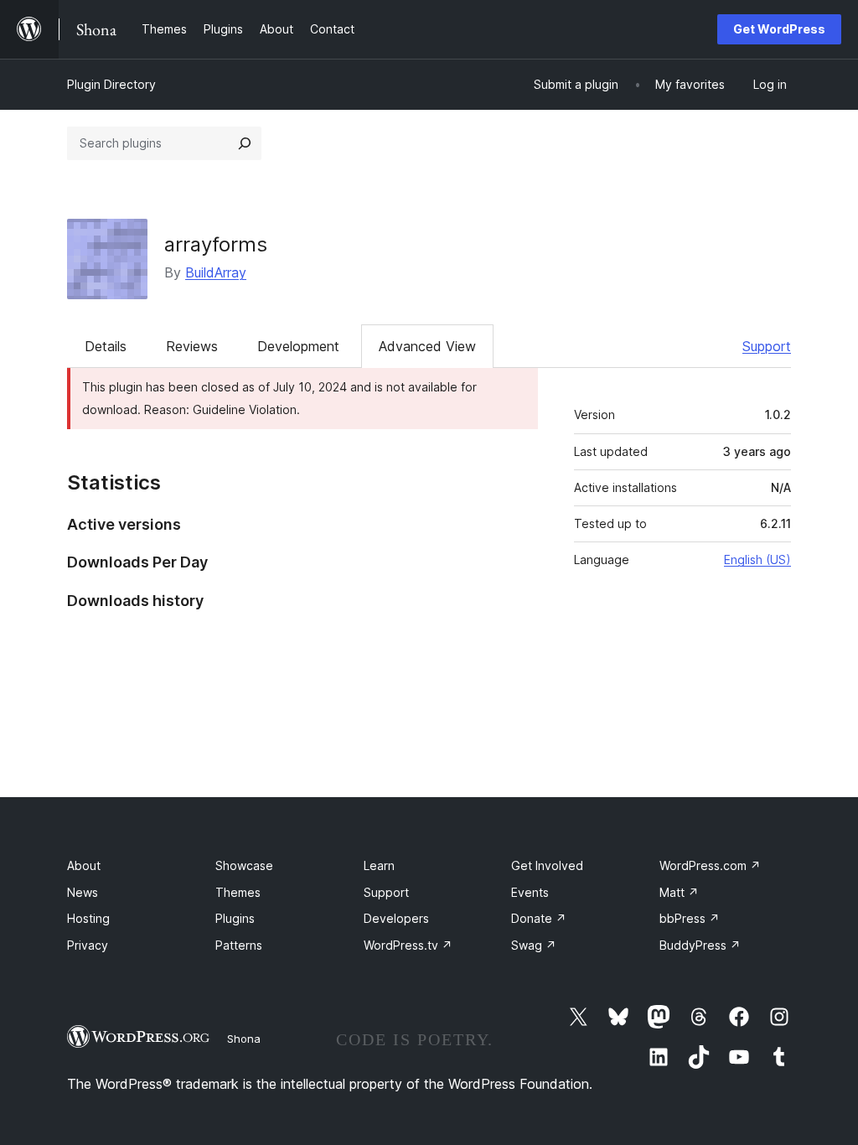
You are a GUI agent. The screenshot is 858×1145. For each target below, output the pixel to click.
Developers (396, 918)
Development (298, 346)
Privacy (87, 945)
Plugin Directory (111, 84)
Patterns (238, 945)
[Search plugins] (244, 143)
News (82, 892)
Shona (244, 1038)
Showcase (244, 865)
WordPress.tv (408, 945)
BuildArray (215, 272)
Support (766, 346)
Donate (538, 918)
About (84, 865)
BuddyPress (700, 945)
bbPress (689, 918)
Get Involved (547, 865)
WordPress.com (710, 865)
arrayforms (215, 244)
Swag (533, 945)
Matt (679, 892)
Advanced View (427, 346)
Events (530, 892)
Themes (238, 892)
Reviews (192, 346)
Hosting (88, 918)
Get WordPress (779, 29)
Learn (379, 865)
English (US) (757, 559)
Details (106, 346)
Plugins (235, 918)
